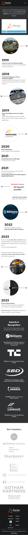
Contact (17, 516)
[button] (25, 3)
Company (10, 516)
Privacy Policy (14, 533)
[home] (6, 3)
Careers (17, 518)
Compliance (10, 518)
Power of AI (10, 527)
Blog (11, 525)
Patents (17, 521)
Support (17, 525)
